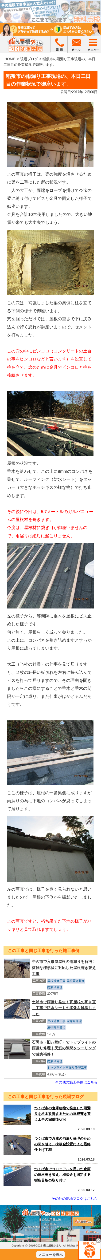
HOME (9, 59)
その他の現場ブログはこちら (74, 1199)
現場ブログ (29, 59)
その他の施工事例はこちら (76, 1082)
